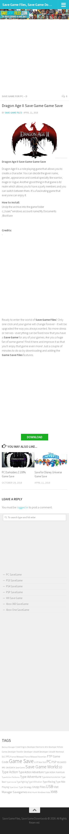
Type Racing (49, 781)
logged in (22, 507)
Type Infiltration (35, 782)
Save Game (20, 767)
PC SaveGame (14, 574)
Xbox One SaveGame (17, 610)
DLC (3, 756)
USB (49, 786)
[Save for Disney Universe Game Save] (51, 459)
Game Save (21, 761)
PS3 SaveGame (14, 580)
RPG (3, 767)
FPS (8, 756)
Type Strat (14, 787)
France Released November (35, 756)
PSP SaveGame (14, 592)
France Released (17, 756)
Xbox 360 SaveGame (17, 604)
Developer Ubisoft (31, 751)
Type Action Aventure (54, 772)
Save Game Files (13, 112)
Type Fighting (22, 782)
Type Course (11, 782)
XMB (54, 791)
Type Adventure (30, 777)
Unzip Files (38, 787)
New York (42, 762)
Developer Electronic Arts (37, 747)
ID (35, 762)
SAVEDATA (10, 767)
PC (49, 761)
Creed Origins (21, 747)
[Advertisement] (34, 55)
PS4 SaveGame (14, 586)
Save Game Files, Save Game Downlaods (27, 4)
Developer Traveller (15, 751)
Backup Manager (8, 747)
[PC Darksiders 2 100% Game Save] (18, 459)
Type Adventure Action (51, 777)
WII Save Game (14, 598)
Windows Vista (44, 792)
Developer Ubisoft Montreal (51, 751)
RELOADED (61, 762)
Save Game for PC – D (14, 96)
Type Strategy (25, 787)
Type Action (10, 772)
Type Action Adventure (31, 772)
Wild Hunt (32, 792)
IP (37, 762)
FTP (49, 756)
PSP (54, 762)
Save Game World (41, 767)
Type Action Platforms (11, 777)
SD (60, 767)
